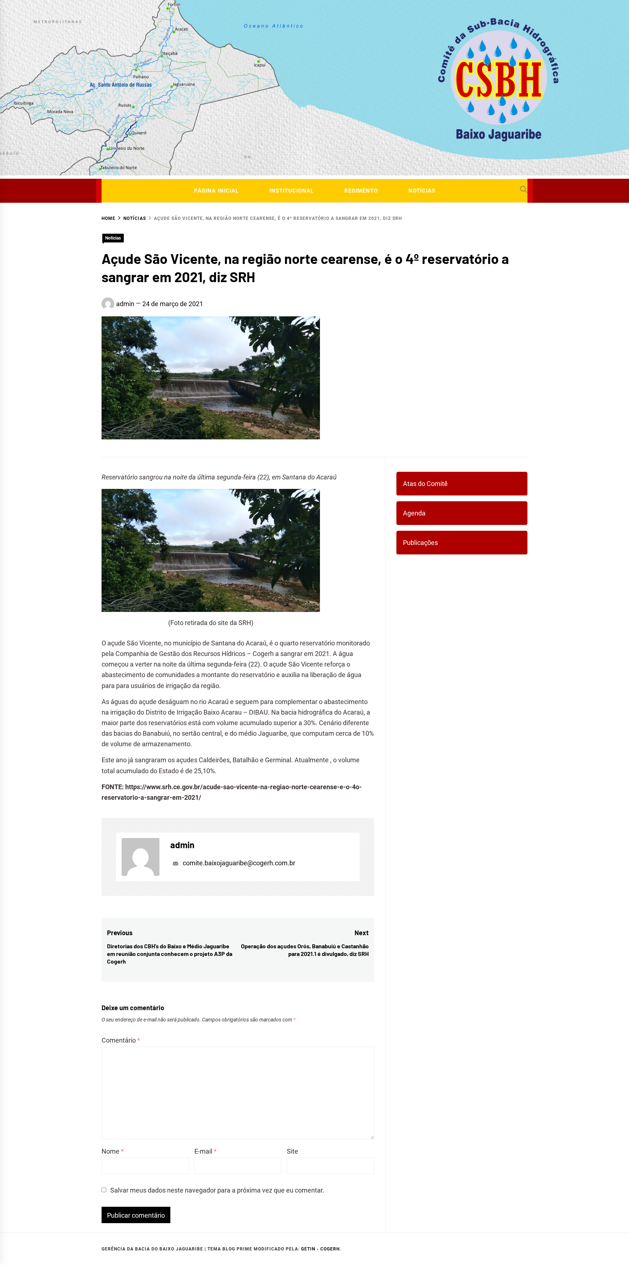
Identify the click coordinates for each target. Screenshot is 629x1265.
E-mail (205, 1151)
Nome (113, 1151)
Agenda (414, 513)
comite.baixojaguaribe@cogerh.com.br (238, 863)
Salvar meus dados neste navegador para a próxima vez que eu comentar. (217, 1190)
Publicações (420, 542)
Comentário (121, 1040)
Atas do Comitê (425, 483)
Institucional (291, 190)
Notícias (421, 190)
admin (125, 304)
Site (292, 1151)
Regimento (361, 190)
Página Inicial (216, 190)
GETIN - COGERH (320, 1249)
